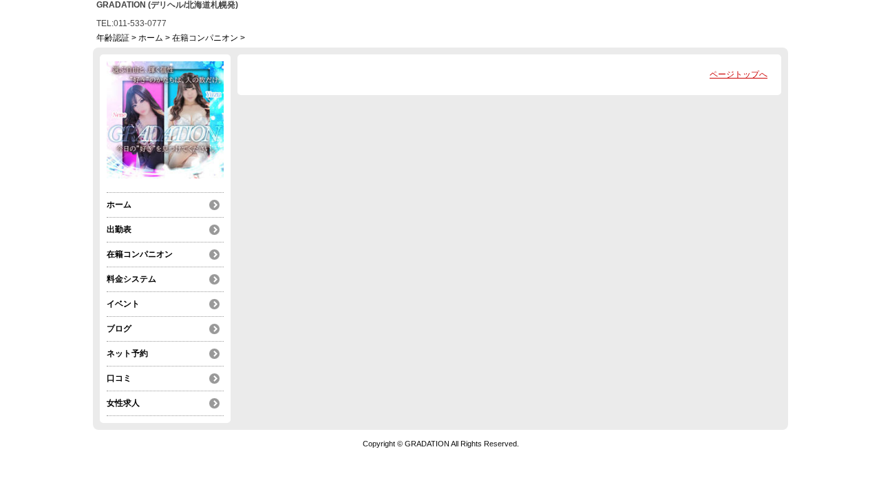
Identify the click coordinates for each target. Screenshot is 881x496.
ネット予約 (127, 353)
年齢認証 (112, 38)
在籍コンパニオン (205, 38)
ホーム (150, 38)
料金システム (131, 279)
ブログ (119, 328)
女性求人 (123, 403)
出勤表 (119, 229)
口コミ (119, 378)
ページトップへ (738, 74)
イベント (123, 304)
